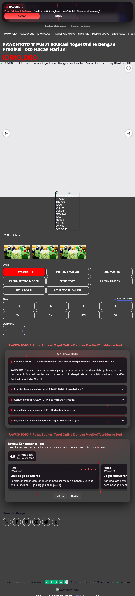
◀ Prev (60, 496)
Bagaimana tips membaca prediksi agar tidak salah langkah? (48, 420)
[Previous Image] (6, 133)
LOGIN (58, 16)
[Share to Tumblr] (56, 521)
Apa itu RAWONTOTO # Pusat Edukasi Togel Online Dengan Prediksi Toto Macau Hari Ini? (64, 361)
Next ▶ (75, 496)
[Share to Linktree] (26, 521)
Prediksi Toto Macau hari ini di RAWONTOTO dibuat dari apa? (48, 389)
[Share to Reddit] (46, 521)
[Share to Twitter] (7, 521)
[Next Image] (128, 133)
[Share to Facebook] (16, 521)
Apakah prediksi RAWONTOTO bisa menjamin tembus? (44, 399)
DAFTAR (22, 16)
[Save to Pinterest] (36, 521)
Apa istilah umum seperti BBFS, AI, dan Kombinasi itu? (45, 410)
